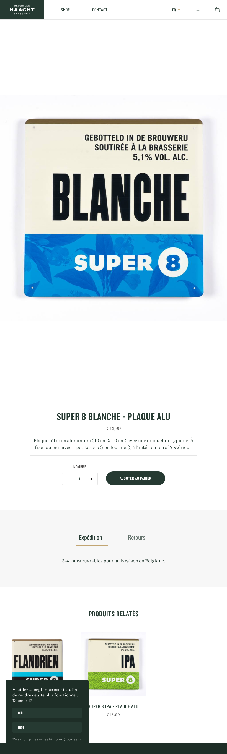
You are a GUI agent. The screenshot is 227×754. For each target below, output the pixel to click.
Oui (20, 713)
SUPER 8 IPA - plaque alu (113, 706)
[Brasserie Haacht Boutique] (22, 9)
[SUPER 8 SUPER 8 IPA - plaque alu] (113, 664)
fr (174, 9)
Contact (99, 9)
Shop (65, 9)
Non (21, 727)
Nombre (79, 466)
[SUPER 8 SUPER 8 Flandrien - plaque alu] (38, 664)
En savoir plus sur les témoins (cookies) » (46, 739)
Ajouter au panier (135, 478)
